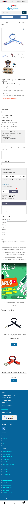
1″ (11, 107)
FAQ (3, 443)
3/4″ (8, 107)
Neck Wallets (5, 461)
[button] (22, 17)
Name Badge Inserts (7, 480)
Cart (21, 502)
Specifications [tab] (6, 207)
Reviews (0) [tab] (5, 212)
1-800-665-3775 (8, 196)
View (14, 344)
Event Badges (6, 459)
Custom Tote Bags (7, 471)
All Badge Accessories (7, 492)
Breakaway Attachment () (9, 124)
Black (8, 117)
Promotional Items (7, 474)
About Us (5, 435)
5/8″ (3, 107)
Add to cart (13, 191)
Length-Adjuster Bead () (9, 128)
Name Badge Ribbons (7, 456)
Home (4, 22)
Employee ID (5, 466)
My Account (5, 17)
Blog (4, 446)
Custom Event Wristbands (8, 464)
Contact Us (5, 438)
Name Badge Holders (7, 451)
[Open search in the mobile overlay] (14, 12)
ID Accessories (6, 469)
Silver (3, 117)
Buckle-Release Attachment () (10, 126)
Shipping (5, 440)
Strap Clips (5, 482)
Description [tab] (5, 203)
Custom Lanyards (6, 454)
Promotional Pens (7, 485)
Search (14, 503)
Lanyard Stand (6, 490)
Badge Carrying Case (7, 487)
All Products (8, 22)
